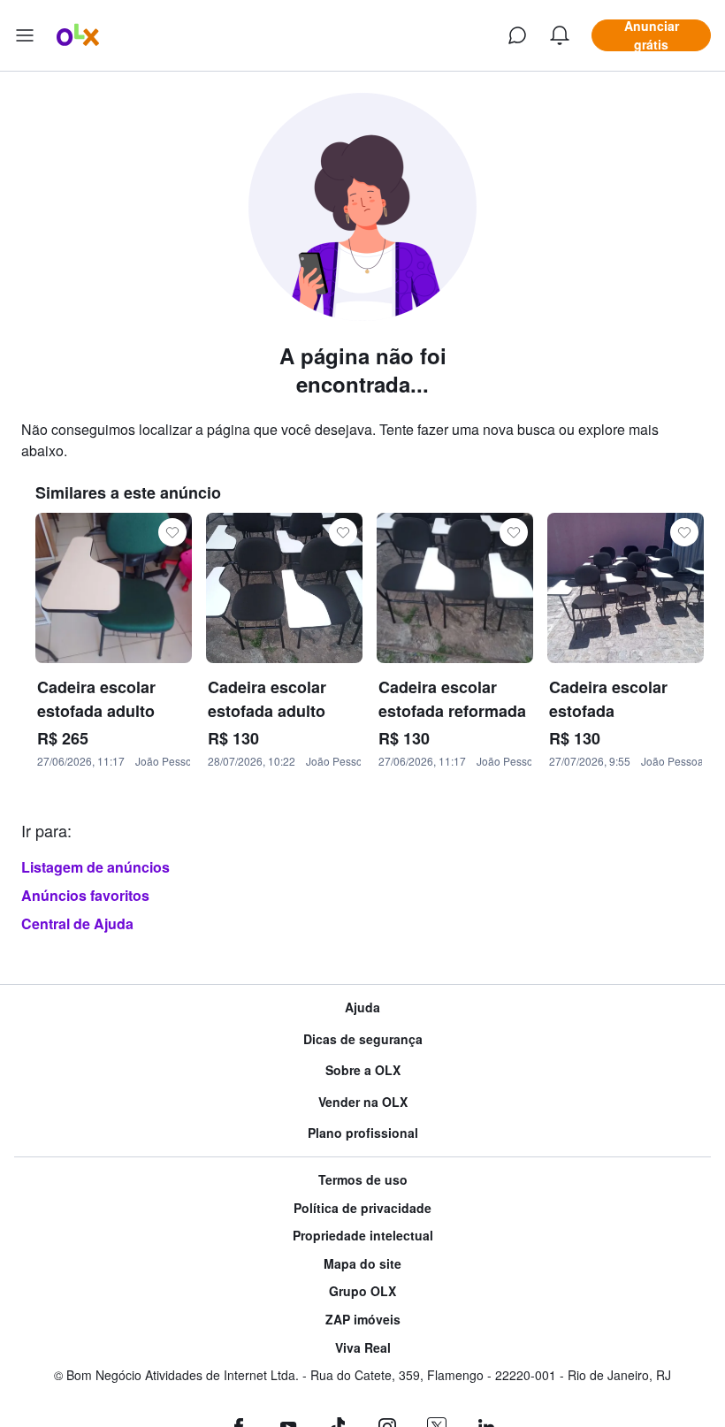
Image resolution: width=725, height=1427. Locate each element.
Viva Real (363, 1347)
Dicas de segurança (363, 1039)
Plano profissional (363, 1133)
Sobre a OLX (363, 1070)
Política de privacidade (362, 1208)
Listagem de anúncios (95, 867)
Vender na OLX (363, 1102)
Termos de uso (363, 1179)
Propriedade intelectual (363, 1235)
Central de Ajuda (77, 923)
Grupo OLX (362, 1291)
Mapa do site (362, 1263)
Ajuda (362, 1007)
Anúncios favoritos (85, 895)
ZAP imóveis (363, 1319)
